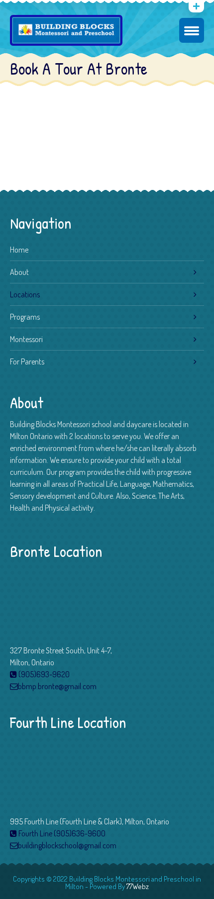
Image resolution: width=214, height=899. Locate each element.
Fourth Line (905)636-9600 (61, 833)
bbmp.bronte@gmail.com (57, 686)
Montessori (26, 339)
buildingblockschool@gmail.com (67, 845)
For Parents (27, 361)
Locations (25, 294)
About (19, 272)
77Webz (137, 886)
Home (19, 250)
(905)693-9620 (43, 674)
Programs (25, 317)
